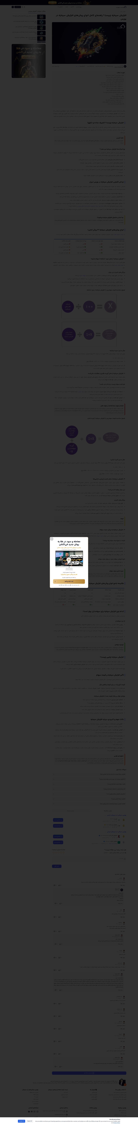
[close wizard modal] (52, 539)
